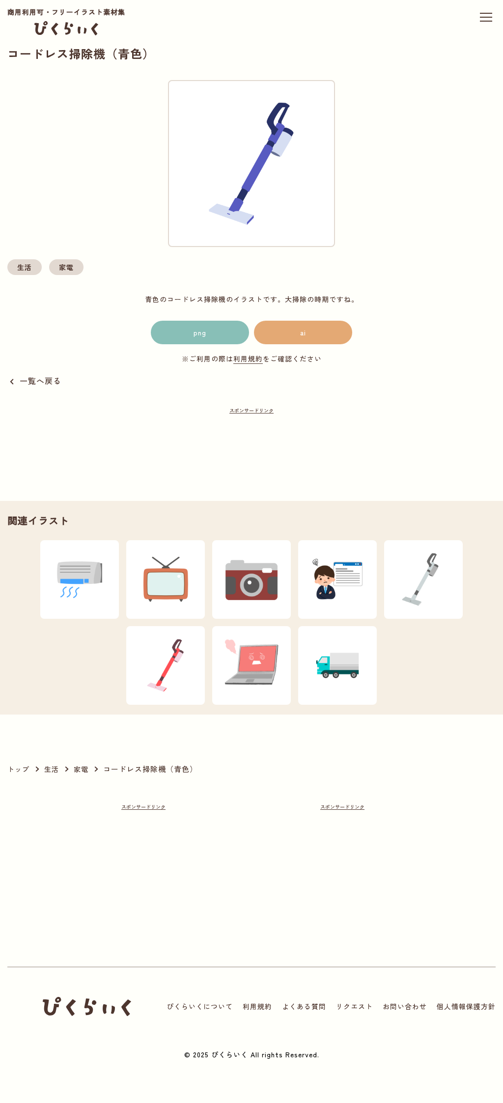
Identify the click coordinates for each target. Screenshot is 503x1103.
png (200, 332)
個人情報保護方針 (466, 1006)
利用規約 (248, 358)
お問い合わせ (405, 1006)
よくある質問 (304, 1006)
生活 (24, 267)
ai (303, 332)
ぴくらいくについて (200, 1006)
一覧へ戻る (40, 380)
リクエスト (354, 1006)
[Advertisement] (251, 435)
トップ (18, 769)
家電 (66, 267)
